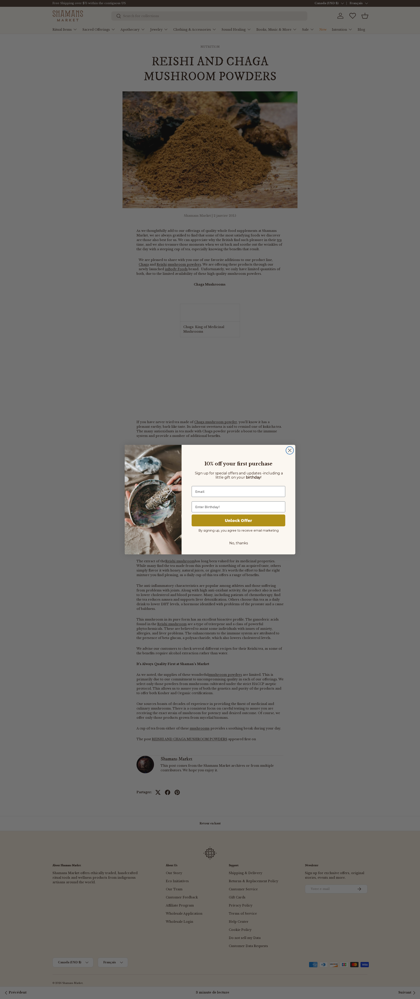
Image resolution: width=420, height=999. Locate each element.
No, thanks (238, 543)
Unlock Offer (238, 520)
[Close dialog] (290, 450)
